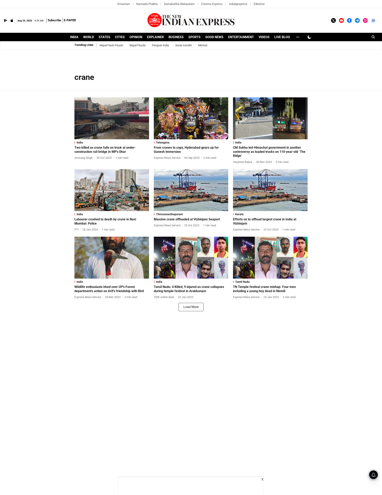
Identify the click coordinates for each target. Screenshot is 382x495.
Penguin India (160, 45)
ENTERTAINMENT (241, 37)
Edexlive (259, 4)
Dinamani (123, 4)
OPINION (136, 37)
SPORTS (194, 37)
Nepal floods (138, 45)
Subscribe (54, 20)
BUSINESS (176, 37)
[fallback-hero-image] (111, 118)
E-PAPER (70, 20)
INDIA (74, 37)
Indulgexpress (238, 4)
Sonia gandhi (183, 45)
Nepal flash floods (111, 45)
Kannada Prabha (147, 4)
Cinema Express (212, 4)
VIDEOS (264, 37)
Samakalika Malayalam (179, 4)
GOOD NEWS (214, 37)
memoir (203, 45)
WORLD (88, 37)
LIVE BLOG (282, 37)
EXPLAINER (155, 37)
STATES (104, 37)
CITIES (120, 37)
